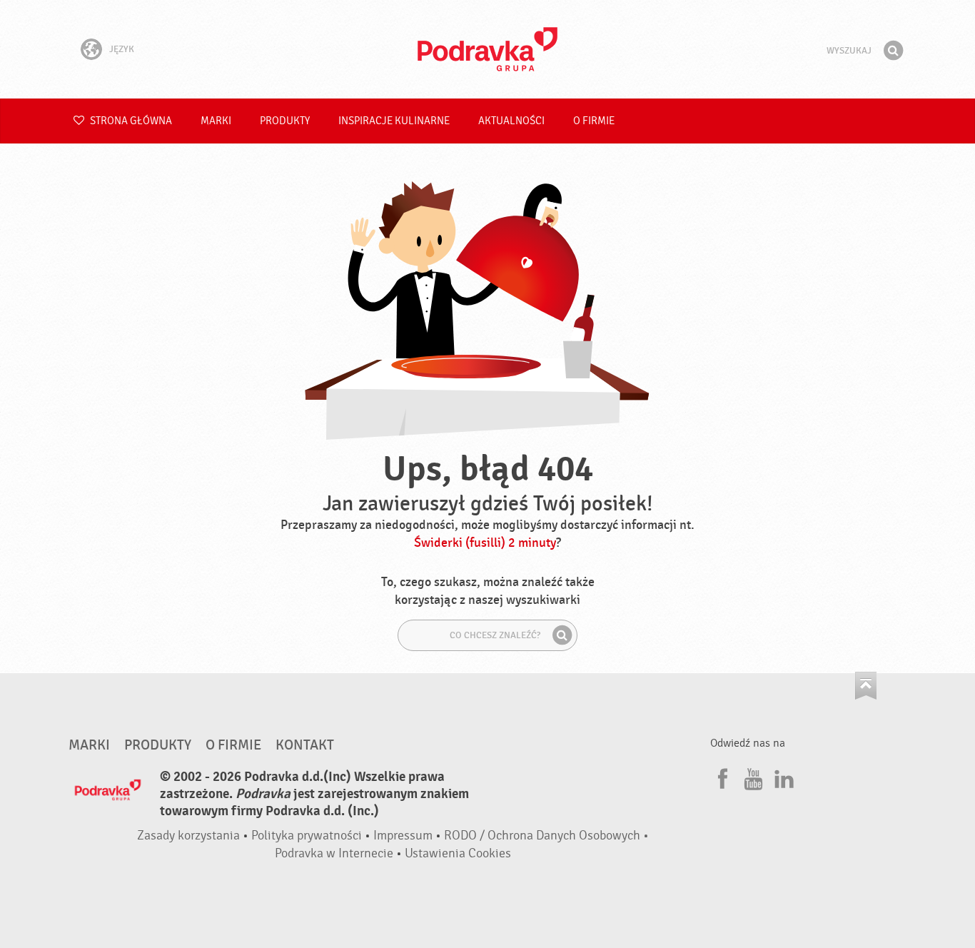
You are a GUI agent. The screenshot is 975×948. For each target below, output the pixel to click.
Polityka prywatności (306, 835)
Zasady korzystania (188, 835)
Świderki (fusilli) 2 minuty (485, 542)
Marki (216, 121)
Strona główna (130, 121)
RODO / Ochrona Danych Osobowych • (546, 835)
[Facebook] (721, 777)
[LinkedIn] (782, 777)
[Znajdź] (892, 50)
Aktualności (511, 121)
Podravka (487, 49)
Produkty (285, 121)
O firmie (594, 121)
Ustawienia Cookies (458, 853)
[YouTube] (751, 777)
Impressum (403, 835)
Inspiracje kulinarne (394, 121)
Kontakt (305, 745)
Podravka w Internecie (334, 853)
